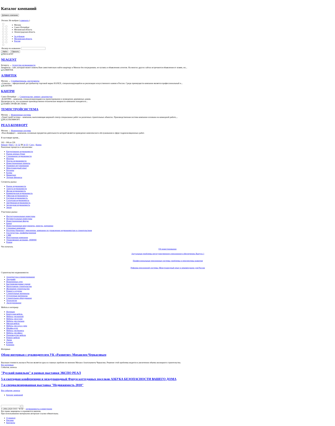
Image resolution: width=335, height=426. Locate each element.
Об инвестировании (167, 249)
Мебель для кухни (14, 319)
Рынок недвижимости (16, 186)
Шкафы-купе (12, 328)
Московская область (23, 39)
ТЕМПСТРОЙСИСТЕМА (19, 109)
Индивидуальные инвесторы (19, 219)
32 (19, 145)
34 (24, 145)
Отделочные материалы (17, 296)
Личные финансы (14, 177)
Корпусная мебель (14, 314)
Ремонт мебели (13, 337)
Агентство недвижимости (23, 65)
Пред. (11, 145)
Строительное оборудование (19, 298)
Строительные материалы (17, 293)
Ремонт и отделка (14, 291)
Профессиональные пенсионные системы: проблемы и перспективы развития (168, 261)
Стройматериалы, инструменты (25, 81)
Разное (9, 242)
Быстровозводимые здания (18, 284)
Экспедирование (13, 303)
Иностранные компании (17, 237)
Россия (17, 41)
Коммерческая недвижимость (19, 193)
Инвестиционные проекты (18, 163)
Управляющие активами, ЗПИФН (21, 240)
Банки (9, 223)
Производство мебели (16, 335)
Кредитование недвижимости (19, 151)
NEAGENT (8, 59)
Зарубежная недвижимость (18, 203)
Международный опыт (16, 168)
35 (27, 145)
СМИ (8, 235)
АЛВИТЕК (9, 75)
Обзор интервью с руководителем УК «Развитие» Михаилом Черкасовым (53, 354)
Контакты (10, 423)
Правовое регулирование (17, 166)
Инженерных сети (14, 282)
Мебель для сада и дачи (16, 326)
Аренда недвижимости (16, 189)
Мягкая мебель (12, 323)
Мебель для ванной (15, 316)
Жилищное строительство (18, 289)
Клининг (10, 345)
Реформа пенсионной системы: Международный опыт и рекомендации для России (168, 268)
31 (16, 145)
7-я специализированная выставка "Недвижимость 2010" (42, 385)
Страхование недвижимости (19, 156)
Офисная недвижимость (17, 196)
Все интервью (7, 365)
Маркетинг (11, 175)
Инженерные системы (21, 115)
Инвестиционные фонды (17, 221)
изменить (24, 20)
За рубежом (19, 36)
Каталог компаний (14, 395)
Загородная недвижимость (18, 205)
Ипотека (10, 158)
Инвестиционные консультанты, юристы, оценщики (29, 226)
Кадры (9, 173)
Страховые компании (15, 228)
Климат (9, 342)
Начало (4, 145)
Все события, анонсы (10, 390)
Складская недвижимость (17, 200)
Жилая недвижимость (16, 191)
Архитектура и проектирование (20, 277)
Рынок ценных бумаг (15, 154)
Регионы (10, 170)
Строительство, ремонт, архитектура (36, 97)
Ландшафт (11, 279)
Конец (38, 145)
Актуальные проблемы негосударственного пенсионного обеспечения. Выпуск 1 (167, 254)
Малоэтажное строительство (19, 286)
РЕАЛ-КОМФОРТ (14, 125)
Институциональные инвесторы (20, 216)
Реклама (10, 420)
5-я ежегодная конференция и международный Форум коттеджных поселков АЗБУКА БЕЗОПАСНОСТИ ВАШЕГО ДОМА (88, 379)
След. (31, 145)
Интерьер (10, 312)
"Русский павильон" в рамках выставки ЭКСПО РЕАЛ (41, 373)
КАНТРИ (8, 91)
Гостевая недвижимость (17, 198)
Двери (9, 340)
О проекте (10, 418)
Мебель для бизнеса (15, 330)
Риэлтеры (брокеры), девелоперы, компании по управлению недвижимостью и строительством (49, 230)
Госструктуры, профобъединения (21, 233)
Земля (9, 207)
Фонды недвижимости (16, 161)
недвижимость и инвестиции (39, 409)
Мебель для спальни (15, 321)
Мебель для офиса (14, 333)
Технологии (11, 300)
